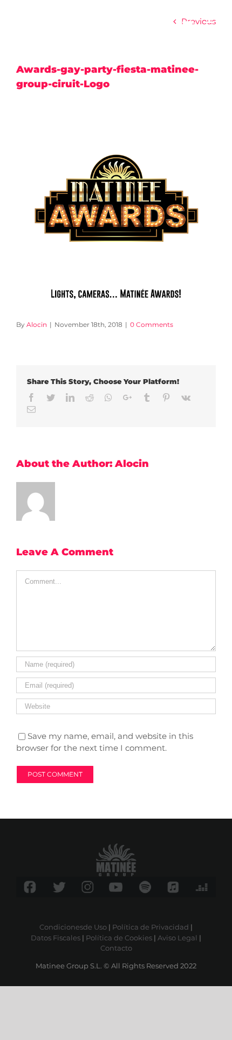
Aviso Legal (177, 937)
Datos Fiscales (55, 937)
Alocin (36, 324)
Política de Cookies (119, 937)
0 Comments (151, 324)
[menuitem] (188, 25)
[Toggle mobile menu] (210, 25)
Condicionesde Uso (73, 927)
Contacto (116, 948)
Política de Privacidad (150, 927)
